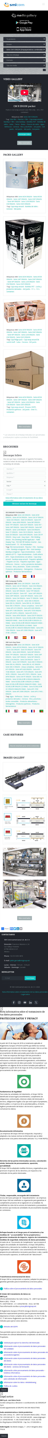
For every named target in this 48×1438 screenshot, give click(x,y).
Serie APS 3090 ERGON (25, 630)
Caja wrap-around (35, 119)
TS (18, 544)
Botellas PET (31, 122)
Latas (11, 124)
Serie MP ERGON (33, 522)
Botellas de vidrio (31, 206)
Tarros (17, 124)
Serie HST (38, 525)
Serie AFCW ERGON (20, 517)
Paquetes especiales (27, 562)
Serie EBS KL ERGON (13, 603)
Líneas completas (27, 606)
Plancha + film (23, 119)
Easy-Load (16, 537)
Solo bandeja (20, 122)
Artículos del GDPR (11, 1327)
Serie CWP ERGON (35, 199)
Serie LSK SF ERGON (35, 517)
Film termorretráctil (17, 547)
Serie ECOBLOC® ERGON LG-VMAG (19, 625)
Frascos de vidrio (33, 124)
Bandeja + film (9, 122)
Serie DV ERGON (12, 535)
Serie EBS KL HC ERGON (31, 603)
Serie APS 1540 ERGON (14, 610)
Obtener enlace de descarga (24, 504)
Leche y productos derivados (31, 564)
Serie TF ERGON (12, 532)
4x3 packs (18, 129)
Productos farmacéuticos (23, 571)
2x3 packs (37, 127)
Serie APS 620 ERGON (32, 608)
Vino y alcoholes (26, 127)
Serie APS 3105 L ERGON (27, 674)
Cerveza (16, 127)
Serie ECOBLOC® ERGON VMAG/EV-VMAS (27, 623)
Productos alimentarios (14, 569)
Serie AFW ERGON (25, 535)
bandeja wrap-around (20, 559)
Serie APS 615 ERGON (15, 608)
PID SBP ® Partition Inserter (26, 542)
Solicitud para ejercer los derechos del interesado (22, 1343)
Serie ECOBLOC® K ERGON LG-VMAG (25, 682)
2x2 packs (26, 289)
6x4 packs (36, 129)
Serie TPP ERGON (12, 525)
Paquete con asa (13, 562)
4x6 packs (27, 129)
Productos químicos (14, 409)
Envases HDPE (30, 407)
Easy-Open (25, 537)
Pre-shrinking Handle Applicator (23, 540)
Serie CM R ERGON (31, 117)
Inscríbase (30, 978)
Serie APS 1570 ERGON (32, 610)
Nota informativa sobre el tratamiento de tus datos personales (25, 992)
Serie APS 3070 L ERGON (15, 613)
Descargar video (24, 134)
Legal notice (25, 994)
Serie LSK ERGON (24, 515)
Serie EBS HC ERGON (13, 618)
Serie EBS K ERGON (32, 601)
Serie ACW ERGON (25, 197)
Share (6, 929)
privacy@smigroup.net (28, 1306)
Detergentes (28, 569)
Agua (42, 124)
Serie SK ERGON (27, 520)
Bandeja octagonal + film (20, 549)
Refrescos (8, 127)
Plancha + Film (30, 547)
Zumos (17, 564)
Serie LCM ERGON (28, 201)
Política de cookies (10, 1386)
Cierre (3, 1390)
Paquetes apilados (36, 559)
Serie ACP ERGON (26, 525)
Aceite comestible (32, 567)
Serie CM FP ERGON (34, 615)
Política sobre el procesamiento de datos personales (23, 1289)
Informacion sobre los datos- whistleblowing (20, 1382)
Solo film (13, 119)
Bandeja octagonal (12, 552)
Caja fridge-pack (16, 340)
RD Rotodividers (26, 544)
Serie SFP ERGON (25, 588)
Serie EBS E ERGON (13, 606)
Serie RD (37, 532)
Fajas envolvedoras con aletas (21, 557)
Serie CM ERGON (33, 530)
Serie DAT (39, 606)
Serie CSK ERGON (13, 520)
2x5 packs (32, 342)
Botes (23, 124)
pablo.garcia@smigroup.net (20, 960)
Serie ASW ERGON (19, 522)
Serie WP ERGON (14, 201)
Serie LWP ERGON (20, 199)
